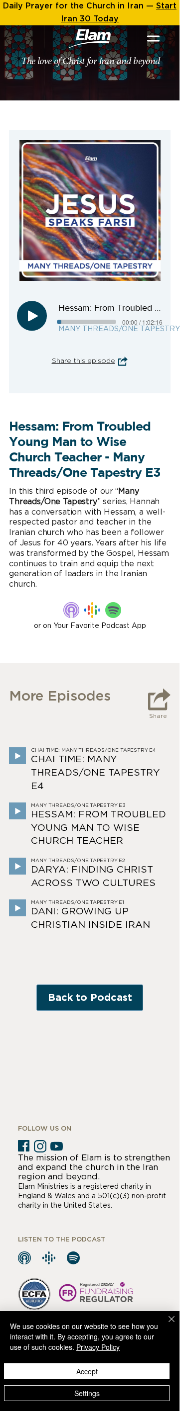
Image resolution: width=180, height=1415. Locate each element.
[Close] (166, 1325)
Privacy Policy (98, 1347)
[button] (153, 38)
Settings (87, 1393)
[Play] (32, 316)
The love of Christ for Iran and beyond (90, 62)
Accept (87, 1371)
